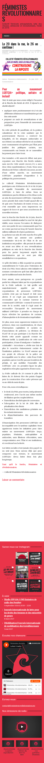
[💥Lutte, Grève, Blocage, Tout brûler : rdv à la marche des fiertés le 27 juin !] (8, 571)
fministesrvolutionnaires (17, 79)
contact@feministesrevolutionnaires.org (18, 706)
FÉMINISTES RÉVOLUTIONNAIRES (22, 13)
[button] (8, 748)
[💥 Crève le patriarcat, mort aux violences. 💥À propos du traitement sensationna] (22, 585)
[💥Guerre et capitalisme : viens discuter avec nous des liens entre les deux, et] (35, 585)
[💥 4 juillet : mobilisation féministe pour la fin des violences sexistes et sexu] (22, 558)
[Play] (22, 727)
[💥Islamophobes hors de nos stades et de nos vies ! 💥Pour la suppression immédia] (22, 571)
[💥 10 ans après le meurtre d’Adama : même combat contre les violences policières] (35, 558)
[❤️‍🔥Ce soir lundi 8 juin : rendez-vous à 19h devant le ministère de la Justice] (35, 571)
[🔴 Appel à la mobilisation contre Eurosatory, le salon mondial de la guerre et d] (8, 585)
